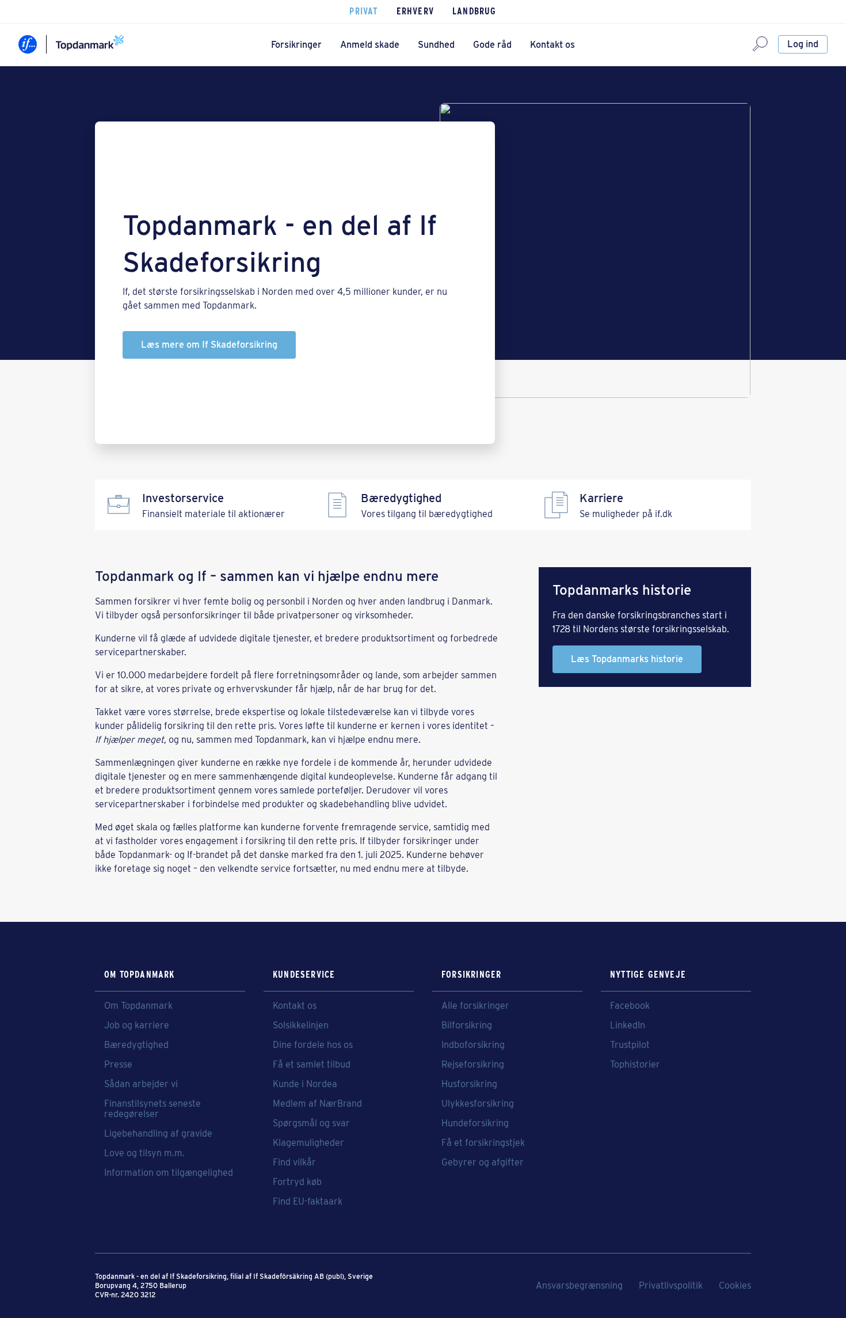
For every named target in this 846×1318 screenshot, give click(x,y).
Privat (363, 11)
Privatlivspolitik (671, 1286)
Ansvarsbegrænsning (579, 1286)
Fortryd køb (297, 1182)
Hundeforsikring (475, 1123)
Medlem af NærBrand (317, 1104)
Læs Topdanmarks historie (627, 659)
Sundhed (436, 44)
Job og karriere (136, 1025)
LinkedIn (627, 1025)
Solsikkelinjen (301, 1025)
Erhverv (415, 11)
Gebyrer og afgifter (482, 1162)
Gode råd (492, 44)
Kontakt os (552, 44)
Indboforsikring (473, 1045)
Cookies (735, 1286)
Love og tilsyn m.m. (144, 1153)
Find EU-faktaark (307, 1202)
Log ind (802, 44)
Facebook (630, 1006)
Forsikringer (296, 44)
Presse (118, 1064)
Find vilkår (294, 1162)
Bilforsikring (466, 1025)
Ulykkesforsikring (477, 1104)
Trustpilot (630, 1045)
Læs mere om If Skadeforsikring (209, 344)
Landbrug (474, 11)
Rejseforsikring (472, 1064)
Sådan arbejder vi (141, 1084)
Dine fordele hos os (313, 1045)
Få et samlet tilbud (311, 1064)
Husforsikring (469, 1084)
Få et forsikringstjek (483, 1143)
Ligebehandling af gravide (158, 1134)
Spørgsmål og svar (311, 1123)
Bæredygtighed (136, 1045)
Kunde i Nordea (305, 1084)
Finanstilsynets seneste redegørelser (152, 1109)
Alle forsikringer (475, 1006)
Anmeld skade (369, 44)
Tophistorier (635, 1064)
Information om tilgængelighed (168, 1173)
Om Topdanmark (138, 1006)
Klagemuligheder (308, 1143)
